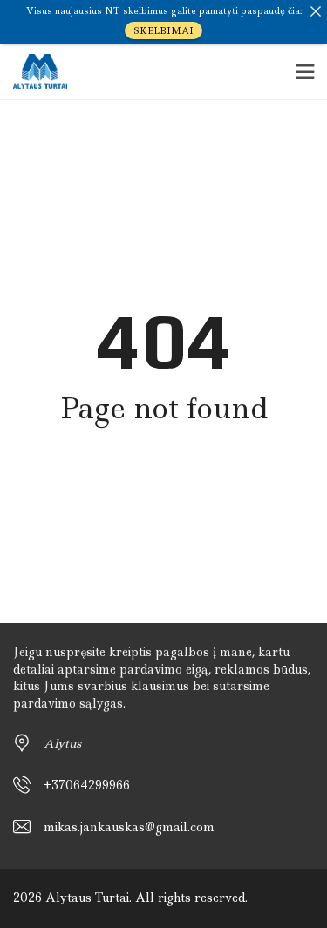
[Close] (315, 11)
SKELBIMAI (163, 30)
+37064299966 (87, 785)
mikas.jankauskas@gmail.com (129, 827)
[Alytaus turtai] (33, 72)
